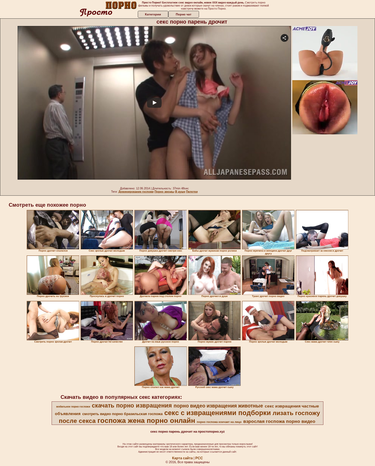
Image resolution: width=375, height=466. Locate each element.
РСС (199, 458)
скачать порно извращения (132, 405)
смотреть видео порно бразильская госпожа (122, 414)
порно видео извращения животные (218, 406)
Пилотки (192, 191)
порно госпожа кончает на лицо (219, 422)
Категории (153, 14)
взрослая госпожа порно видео (279, 421)
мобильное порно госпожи (73, 406)
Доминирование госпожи (136, 191)
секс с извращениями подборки (217, 412)
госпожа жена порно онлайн (146, 420)
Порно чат (183, 14)
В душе (180, 191)
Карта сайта (182, 458)
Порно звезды (164, 191)
